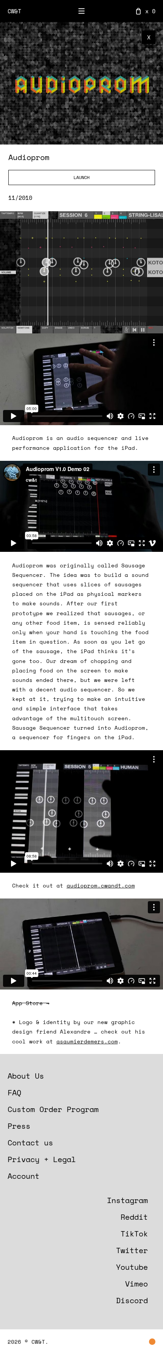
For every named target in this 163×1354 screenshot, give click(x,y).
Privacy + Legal (42, 1159)
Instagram (127, 1200)
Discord (132, 1300)
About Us (26, 1075)
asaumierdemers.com (87, 1041)
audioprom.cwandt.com (101, 885)
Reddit (134, 1216)
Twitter (132, 1250)
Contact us (30, 1142)
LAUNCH (81, 177)
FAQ (14, 1092)
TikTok (134, 1233)
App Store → (30, 1003)
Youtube (132, 1266)
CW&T (14, 11)
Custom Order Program (53, 1109)
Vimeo (136, 1283)
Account (23, 1175)
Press (19, 1125)
